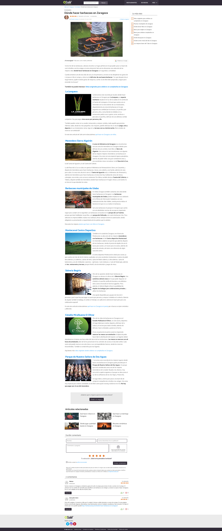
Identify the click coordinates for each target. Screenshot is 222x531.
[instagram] (71, 523)
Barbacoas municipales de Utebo (82, 188)
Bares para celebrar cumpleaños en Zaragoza (144, 33)
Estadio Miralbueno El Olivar (79, 315)
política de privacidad (82, 462)
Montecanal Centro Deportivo (80, 230)
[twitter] (67, 523)
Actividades (77, 7)
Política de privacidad (112, 529)
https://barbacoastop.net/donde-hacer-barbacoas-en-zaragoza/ (100, 506)
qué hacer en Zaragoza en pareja (98, 306)
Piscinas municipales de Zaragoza (143, 24)
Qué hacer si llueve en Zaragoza (87, 415)
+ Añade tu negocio (124, 19)
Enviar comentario (120, 463)
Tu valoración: (85, 459)
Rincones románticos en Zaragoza (120, 425)
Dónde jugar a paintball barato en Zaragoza (88, 425)
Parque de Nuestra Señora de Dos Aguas (85, 357)
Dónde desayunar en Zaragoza (142, 38)
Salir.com (66, 7)
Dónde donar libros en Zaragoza (143, 27)
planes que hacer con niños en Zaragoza (91, 224)
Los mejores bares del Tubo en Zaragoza (145, 43)
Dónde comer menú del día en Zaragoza (145, 41)
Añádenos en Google (122, 61)
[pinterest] (74, 523)
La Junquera (71, 92)
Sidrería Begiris (73, 271)
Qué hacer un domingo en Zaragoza (120, 415)
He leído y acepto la (77, 462)
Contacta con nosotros (88, 529)
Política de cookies (123, 529)
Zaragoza (72, 7)
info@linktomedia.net (113, 472)
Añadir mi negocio (97, 399)
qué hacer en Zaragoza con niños (105, 134)
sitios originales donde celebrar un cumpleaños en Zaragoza (93, 350)
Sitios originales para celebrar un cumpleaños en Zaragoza (107, 86)
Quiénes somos (77, 529)
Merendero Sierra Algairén (78, 141)
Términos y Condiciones (100, 529)
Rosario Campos (74, 19)
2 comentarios (93, 16)
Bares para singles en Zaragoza (143, 29)
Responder (68, 493)
